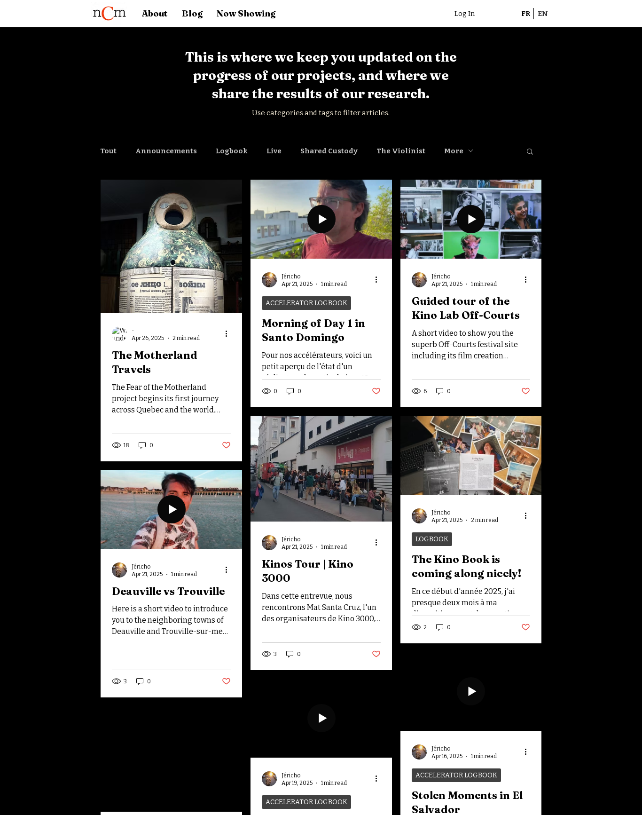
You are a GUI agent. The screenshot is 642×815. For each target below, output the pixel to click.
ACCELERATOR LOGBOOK (306, 303)
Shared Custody (329, 151)
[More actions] (229, 334)
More (453, 151)
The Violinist (400, 151)
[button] (529, 152)
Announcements (166, 151)
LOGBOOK (431, 539)
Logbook (232, 151)
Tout (108, 151)
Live (274, 151)
